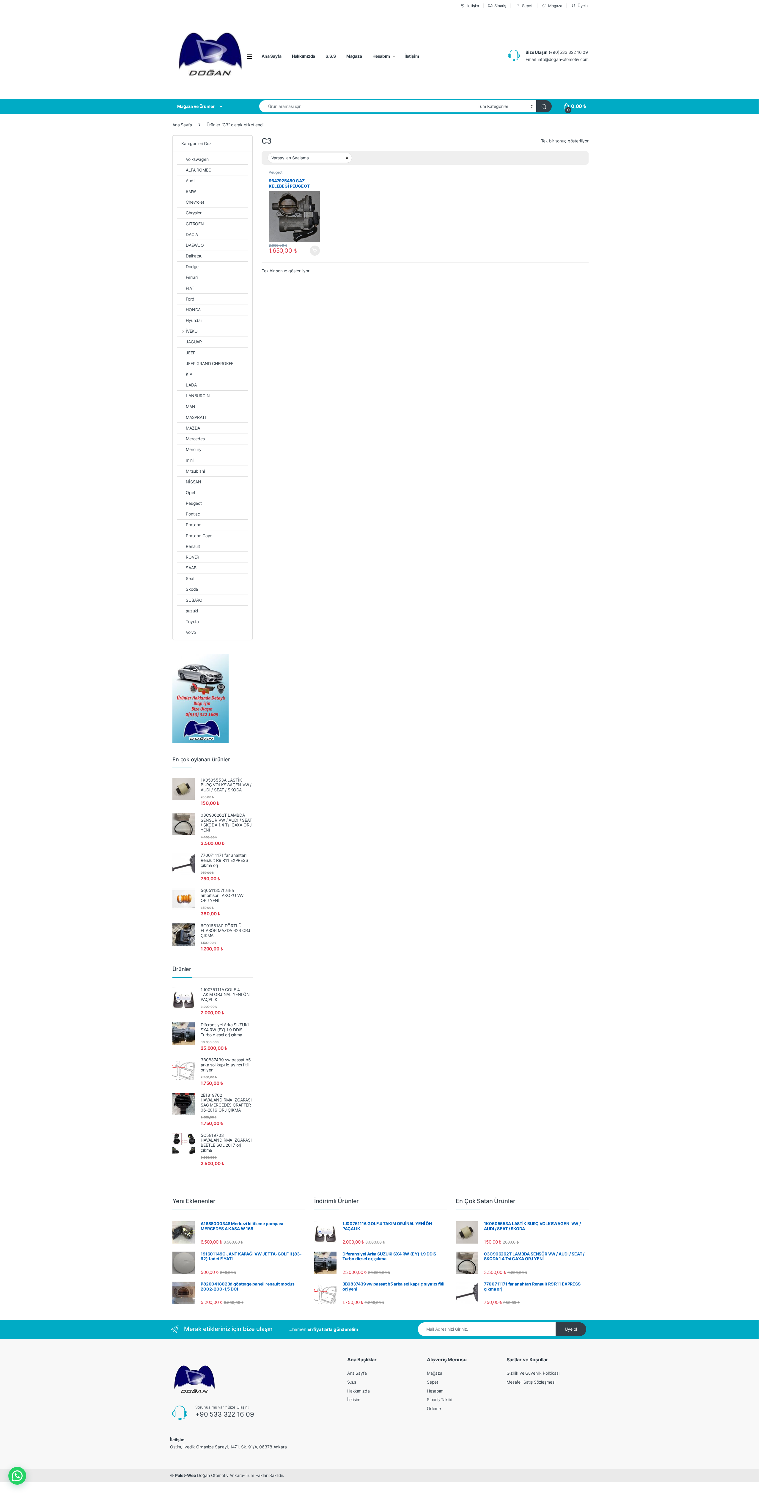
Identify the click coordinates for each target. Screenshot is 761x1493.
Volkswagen (197, 159)
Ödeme (434, 1408)
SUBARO (194, 600)
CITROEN (195, 223)
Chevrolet (195, 202)
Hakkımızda (303, 56)
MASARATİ (196, 417)
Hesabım (381, 56)
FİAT (190, 288)
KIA (189, 374)
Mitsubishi (195, 471)
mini (189, 460)
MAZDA (193, 427)
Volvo (191, 632)
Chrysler (194, 212)
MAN (190, 406)
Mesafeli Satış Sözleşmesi (531, 1381)
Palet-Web (185, 1475)
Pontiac (193, 513)
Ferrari (192, 277)
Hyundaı (194, 320)
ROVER (192, 557)
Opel (190, 492)
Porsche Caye (199, 535)
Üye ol (571, 1329)
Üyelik (583, 5)
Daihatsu (194, 255)
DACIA (192, 234)
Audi (190, 180)
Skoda (192, 589)
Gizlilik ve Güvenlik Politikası (533, 1373)
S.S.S (331, 56)
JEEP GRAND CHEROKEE (209, 363)
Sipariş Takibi (439, 1399)
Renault (193, 546)
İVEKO (192, 331)
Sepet (527, 5)
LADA (191, 384)
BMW (191, 191)
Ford (190, 298)
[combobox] (366, 106)
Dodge (192, 266)
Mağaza (354, 56)
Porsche (193, 524)
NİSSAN (193, 481)
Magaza (555, 5)
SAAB (191, 567)
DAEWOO (195, 245)
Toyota (192, 621)
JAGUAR (194, 341)
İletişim (472, 5)
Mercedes (195, 438)
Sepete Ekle (313, 251)
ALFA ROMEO (199, 169)
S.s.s (351, 1381)
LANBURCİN (198, 395)
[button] (17, 1476)
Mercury (194, 449)
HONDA (193, 309)
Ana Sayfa (272, 56)
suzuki (192, 610)
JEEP (190, 352)
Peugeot (275, 172)
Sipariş (500, 5)
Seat (190, 578)
